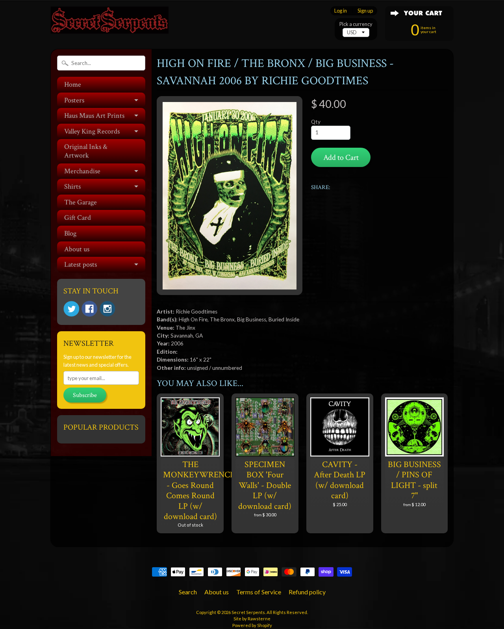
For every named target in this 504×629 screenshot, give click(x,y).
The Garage (80, 202)
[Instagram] (107, 309)
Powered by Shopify (252, 625)
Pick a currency (355, 24)
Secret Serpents (248, 612)
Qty (316, 122)
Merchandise (82, 171)
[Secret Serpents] (109, 23)
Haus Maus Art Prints (94, 115)
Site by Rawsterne (252, 618)
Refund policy (307, 592)
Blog (70, 233)
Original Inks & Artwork (85, 151)
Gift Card (77, 217)
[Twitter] (71, 309)
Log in (340, 10)
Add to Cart (341, 157)
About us (76, 249)
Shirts (72, 186)
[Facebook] (89, 309)
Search (188, 592)
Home (72, 84)
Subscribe (85, 395)
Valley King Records (92, 131)
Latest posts (80, 264)
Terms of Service (258, 592)
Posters (74, 100)
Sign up (365, 10)
